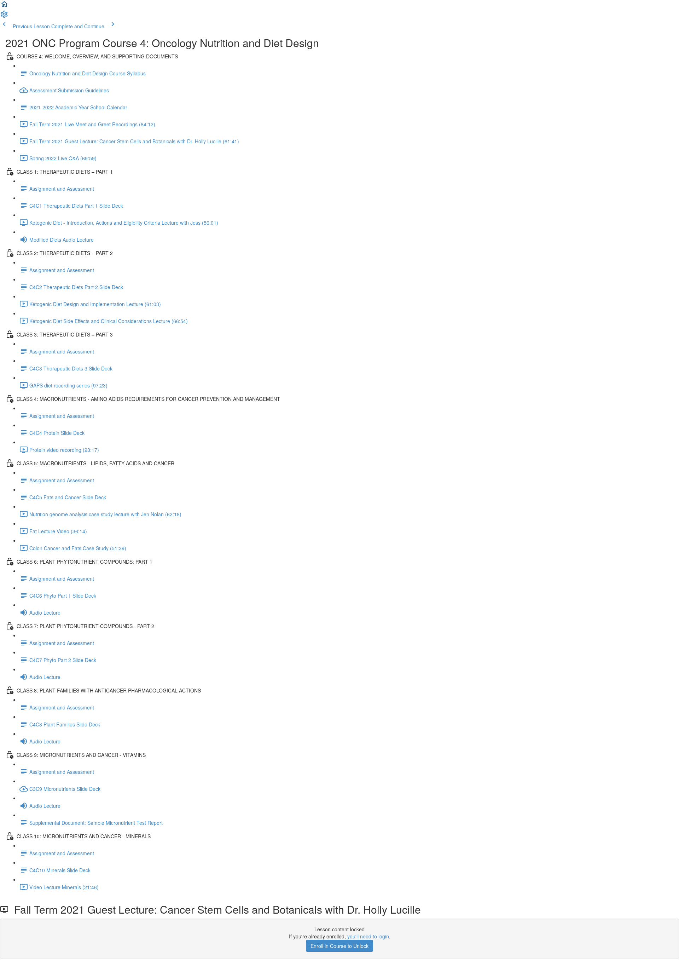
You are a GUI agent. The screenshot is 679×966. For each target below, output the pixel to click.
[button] (4, 6)
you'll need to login (368, 936)
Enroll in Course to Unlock (339, 945)
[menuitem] (4, 16)
